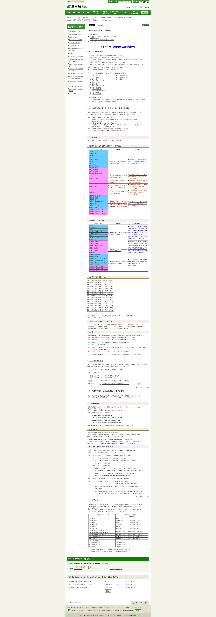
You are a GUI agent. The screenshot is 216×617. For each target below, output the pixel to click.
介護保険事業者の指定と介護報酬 (122, 17)
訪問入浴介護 (95, 77)
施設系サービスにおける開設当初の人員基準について (106, 101)
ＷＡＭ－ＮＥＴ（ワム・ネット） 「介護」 (100, 351)
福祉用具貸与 (95, 92)
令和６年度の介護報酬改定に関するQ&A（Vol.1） (100, 280)
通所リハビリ (93, 528)
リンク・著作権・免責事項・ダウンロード (78, 607)
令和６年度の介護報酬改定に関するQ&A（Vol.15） (100, 307)
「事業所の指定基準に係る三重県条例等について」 (115, 384)
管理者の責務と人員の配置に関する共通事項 (102, 40)
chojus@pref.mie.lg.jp (116, 569)
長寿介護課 (95, 20)
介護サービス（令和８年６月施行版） (98, 326)
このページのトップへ (141, 603)
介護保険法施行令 (102, 140)
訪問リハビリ (93, 524)
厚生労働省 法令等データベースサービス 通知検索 (102, 339)
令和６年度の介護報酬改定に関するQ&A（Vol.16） (100, 309)
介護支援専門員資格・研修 (76, 56)
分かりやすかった (108, 584)
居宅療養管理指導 (97, 82)
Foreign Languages (79, 1)
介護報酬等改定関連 (74, 31)
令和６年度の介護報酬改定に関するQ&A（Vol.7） (100, 292)
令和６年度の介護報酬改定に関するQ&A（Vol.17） (100, 311)
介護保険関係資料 (74, 45)
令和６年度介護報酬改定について (97, 123)
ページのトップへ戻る (143, 387)
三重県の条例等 (94, 38)
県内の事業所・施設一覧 (75, 73)
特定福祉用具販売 (97, 94)
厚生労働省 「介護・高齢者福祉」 (97, 344)
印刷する (145, 25)
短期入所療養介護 (97, 89)
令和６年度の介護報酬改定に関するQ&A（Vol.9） (100, 295)
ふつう (120, 581)
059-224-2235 (78, 569)
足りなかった (131, 581)
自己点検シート (94, 41)
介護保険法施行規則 (116, 140)
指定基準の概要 (94, 34)
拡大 (129, 1)
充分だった (106, 581)
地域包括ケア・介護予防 (75, 40)
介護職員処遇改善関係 (75, 34)
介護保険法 (91, 140)
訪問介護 (94, 75)
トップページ (76, 17)
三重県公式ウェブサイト (77, 6)
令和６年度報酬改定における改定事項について (100, 128)
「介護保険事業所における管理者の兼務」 (113, 425)
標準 (141, 1)
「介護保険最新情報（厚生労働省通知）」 (120, 354)
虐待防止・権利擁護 (74, 43)
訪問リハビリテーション (98, 80)
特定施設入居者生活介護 (98, 90)
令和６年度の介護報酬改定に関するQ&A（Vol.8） (100, 294)
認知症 (71, 53)
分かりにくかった (132, 584)
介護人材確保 (72, 93)
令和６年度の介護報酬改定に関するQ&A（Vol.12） (100, 301)
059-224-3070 (115, 610)
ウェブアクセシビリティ (112, 607)
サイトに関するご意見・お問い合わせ (131, 607)
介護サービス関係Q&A (94, 317)
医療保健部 (87, 20)
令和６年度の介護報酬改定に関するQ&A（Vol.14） (100, 305)
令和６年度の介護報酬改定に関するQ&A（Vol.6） (100, 290)
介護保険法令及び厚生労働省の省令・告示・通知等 (104, 36)
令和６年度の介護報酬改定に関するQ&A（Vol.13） (100, 303)
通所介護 (94, 84)
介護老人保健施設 (123, 77)
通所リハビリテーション (98, 85)
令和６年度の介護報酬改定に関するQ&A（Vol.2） (100, 282)
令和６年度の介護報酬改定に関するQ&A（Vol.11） (100, 299)
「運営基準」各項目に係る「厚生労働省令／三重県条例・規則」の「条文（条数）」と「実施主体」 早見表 (118, 99)
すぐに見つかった (108, 587)
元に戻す (120, 1)
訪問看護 (94, 79)
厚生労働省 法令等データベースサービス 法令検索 (102, 337)
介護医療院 (121, 79)
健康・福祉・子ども (88, 17)
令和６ (97, 117)
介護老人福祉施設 (123, 75)
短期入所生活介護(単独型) (97, 530)
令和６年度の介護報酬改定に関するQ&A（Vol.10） (100, 297)
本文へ (69, 1)
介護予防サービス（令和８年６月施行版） (99, 328)
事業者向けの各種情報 (75, 86)
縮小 (126, 1)
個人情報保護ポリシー (97, 607)
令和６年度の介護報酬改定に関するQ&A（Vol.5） (100, 288)
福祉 (96, 17)
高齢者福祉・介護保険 (105, 17)
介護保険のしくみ (74, 37)
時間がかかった (132, 587)
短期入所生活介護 (97, 87)
